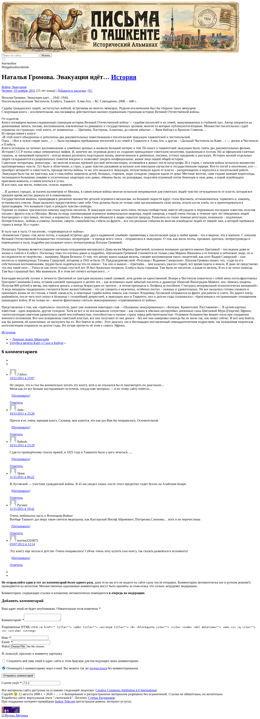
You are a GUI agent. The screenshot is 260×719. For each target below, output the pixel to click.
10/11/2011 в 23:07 (22, 378)
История (123, 77)
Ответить (16, 402)
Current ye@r (12, 683)
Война (6, 87)
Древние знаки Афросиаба (30, 339)
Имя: (6, 637)
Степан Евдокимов (101, 697)
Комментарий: (13, 620)
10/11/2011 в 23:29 (22, 445)
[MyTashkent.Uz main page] (130, 27)
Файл (5, 646)
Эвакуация (18, 87)
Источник (8, 332)
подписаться (98, 668)
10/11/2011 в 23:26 (22, 413)
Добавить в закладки (71, 90)
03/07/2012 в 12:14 (22, 544)
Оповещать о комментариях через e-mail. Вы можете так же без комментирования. (72, 668)
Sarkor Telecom (65, 701)
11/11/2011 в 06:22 (22, 477)
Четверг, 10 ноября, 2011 (18, 90)
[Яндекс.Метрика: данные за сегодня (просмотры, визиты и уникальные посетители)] (15, 715)
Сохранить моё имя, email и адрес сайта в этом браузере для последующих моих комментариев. (72, 661)
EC (90, 90)
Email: (7, 642)
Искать (46, 55)
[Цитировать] (20, 395)
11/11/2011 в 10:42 (22, 508)
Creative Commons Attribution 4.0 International (126, 690)
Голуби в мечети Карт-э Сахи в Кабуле (36, 343)
